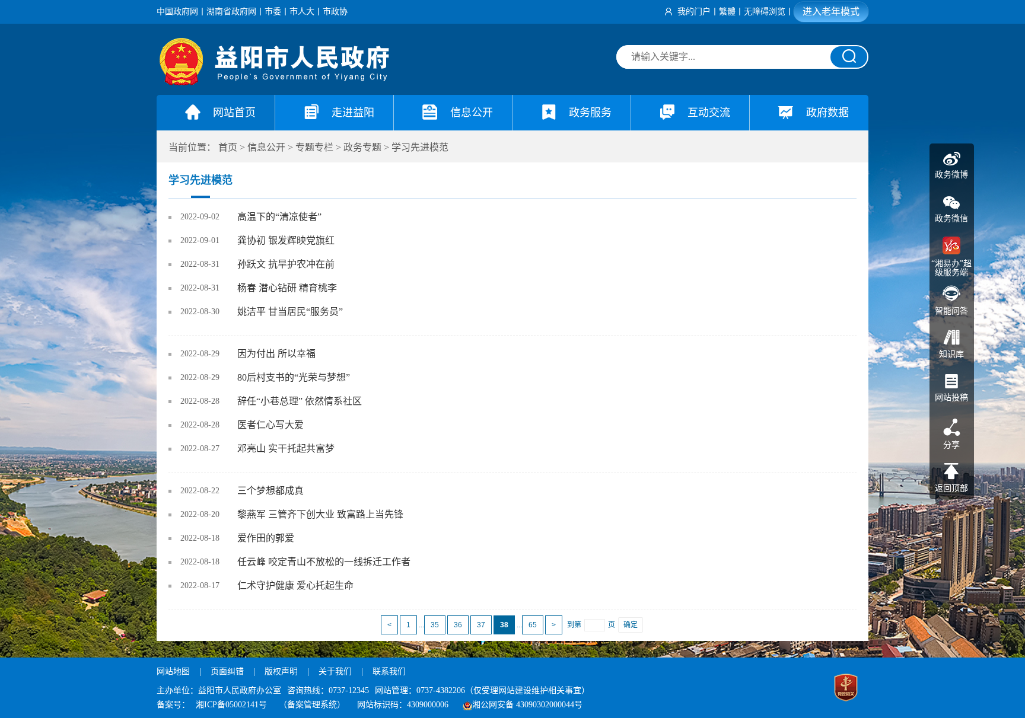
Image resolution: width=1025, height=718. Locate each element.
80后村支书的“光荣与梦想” (293, 377)
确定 (630, 625)
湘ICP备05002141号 (231, 704)
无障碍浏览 (764, 11)
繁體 (727, 11)
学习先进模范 (419, 147)
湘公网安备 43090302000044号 (527, 704)
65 (533, 625)
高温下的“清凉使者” (279, 217)
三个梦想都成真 (270, 491)
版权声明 (281, 671)
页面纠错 (228, 671)
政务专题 (362, 147)
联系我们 (389, 671)
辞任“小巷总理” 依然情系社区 (299, 401)
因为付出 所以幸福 (276, 354)
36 (458, 625)
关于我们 (335, 671)
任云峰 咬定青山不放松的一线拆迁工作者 (323, 562)
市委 (273, 11)
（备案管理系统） (312, 704)
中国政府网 (177, 11)
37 (481, 625)
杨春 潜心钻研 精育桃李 (287, 288)
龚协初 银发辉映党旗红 (286, 240)
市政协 (335, 11)
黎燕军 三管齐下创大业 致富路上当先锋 (320, 514)
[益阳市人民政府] (275, 83)
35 (435, 625)
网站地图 (173, 671)
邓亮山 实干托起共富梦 (286, 448)
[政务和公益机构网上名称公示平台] (846, 689)
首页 (227, 147)
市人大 (301, 11)
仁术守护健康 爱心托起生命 (295, 585)
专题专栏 (314, 147)
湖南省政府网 (231, 11)
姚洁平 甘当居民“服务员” (290, 312)
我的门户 (694, 11)
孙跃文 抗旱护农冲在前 (286, 264)
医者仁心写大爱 (270, 425)
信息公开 (266, 147)
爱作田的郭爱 (265, 538)
